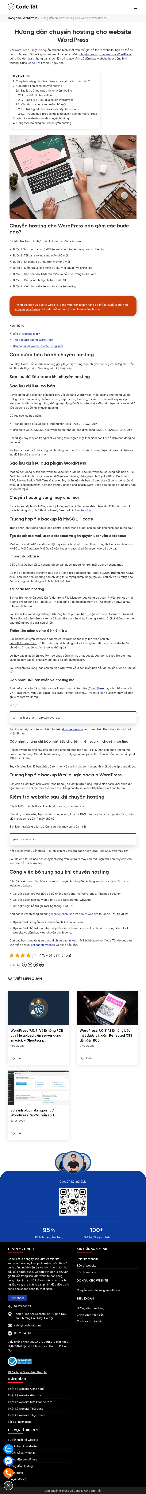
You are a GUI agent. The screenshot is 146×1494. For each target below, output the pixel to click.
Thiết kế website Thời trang (25, 1408)
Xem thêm (17, 1298)
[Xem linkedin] (24, 965)
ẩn (28, 75)
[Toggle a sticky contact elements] (8, 1485)
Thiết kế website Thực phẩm (26, 1415)
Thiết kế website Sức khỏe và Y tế (30, 1402)
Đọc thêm (16, 1058)
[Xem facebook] (30, 965)
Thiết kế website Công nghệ (26, 1389)
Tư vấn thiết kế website (23, 1439)
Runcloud (86, 510)
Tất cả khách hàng (20, 1421)
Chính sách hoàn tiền (90, 1314)
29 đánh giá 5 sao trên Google (27, 1372)
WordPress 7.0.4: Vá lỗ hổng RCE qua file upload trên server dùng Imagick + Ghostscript (36, 1035)
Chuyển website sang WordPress (98, 1290)
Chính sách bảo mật (89, 1321)
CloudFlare (96, 688)
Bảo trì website (86, 1265)
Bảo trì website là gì (25, 333)
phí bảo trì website (43, 945)
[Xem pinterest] (41, 965)
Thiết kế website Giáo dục (25, 1395)
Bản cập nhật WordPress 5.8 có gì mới (38, 346)
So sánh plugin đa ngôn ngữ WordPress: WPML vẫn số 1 (32, 1112)
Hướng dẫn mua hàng (90, 1308)
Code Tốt (34, 63)
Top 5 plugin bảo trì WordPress (33, 340)
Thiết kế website (88, 1259)
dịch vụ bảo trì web (64, 940)
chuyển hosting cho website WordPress (105, 54)
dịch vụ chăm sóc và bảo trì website (74, 914)
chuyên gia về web (27, 309)
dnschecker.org (72, 729)
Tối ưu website (86, 1272)
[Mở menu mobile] (135, 7)
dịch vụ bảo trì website (43, 304)
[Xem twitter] (36, 965)
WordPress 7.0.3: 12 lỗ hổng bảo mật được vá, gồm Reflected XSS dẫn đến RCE (106, 1035)
